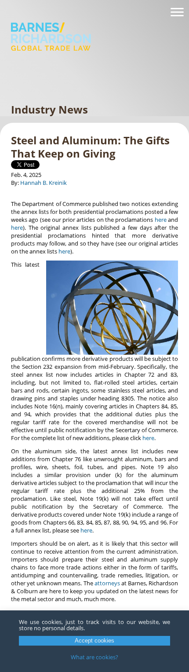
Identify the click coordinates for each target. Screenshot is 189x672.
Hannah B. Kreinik (43, 183)
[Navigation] (177, 12)
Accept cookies (94, 640)
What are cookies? (94, 657)
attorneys (107, 583)
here (161, 220)
